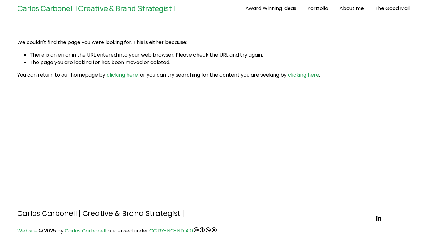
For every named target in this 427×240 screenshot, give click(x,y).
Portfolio (317, 8)
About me (351, 8)
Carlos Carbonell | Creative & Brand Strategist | (96, 8)
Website (27, 230)
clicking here (122, 74)
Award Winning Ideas (270, 8)
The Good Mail (392, 8)
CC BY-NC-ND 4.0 (171, 230)
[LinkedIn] (378, 218)
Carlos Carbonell (85, 230)
